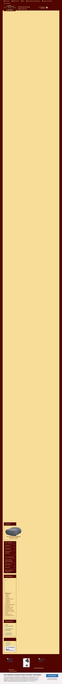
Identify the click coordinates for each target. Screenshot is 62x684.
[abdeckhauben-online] (10, 8)
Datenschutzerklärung (31, 681)
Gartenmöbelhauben (9, 557)
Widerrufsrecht (16, 1)
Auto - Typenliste (8, 542)
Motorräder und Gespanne (8, 552)
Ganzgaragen (8, 548)
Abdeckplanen (8, 564)
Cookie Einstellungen (52, 678)
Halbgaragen (7, 545)
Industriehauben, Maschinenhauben (9, 560)
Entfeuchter (7, 567)
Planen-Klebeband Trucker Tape (9, 571)
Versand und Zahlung (47, 1)
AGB (23, 1)
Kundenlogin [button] (7, 3)
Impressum (7, 1)
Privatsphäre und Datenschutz (33, 1)
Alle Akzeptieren (52, 675)
